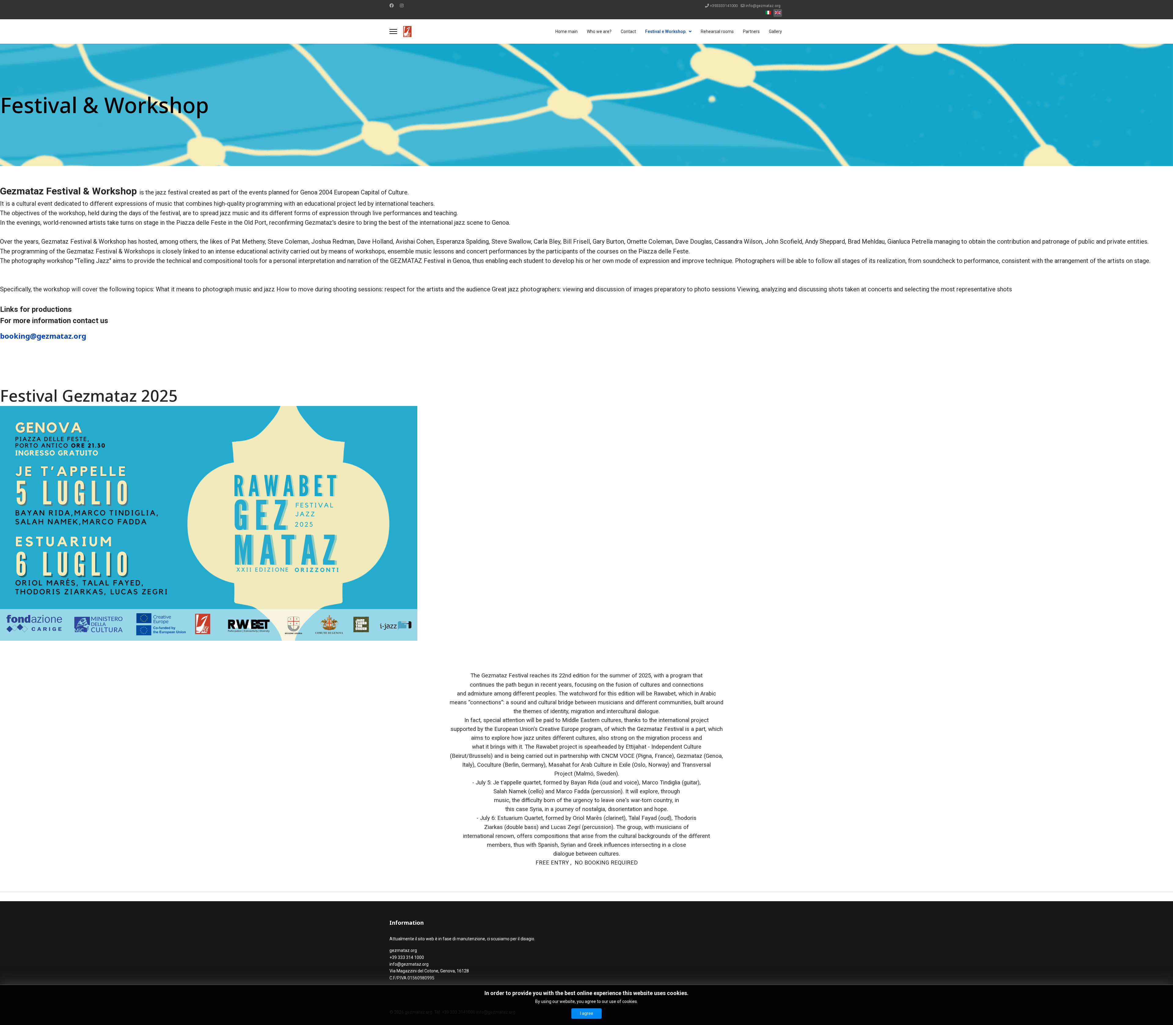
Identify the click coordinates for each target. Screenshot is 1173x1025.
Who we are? (599, 31)
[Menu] (393, 31)
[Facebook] (391, 5)
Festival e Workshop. (666, 31)
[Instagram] (402, 5)
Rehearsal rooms (717, 31)
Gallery (775, 31)
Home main (566, 31)
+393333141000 (724, 5)
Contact (628, 31)
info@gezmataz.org (763, 5)
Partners (751, 31)
